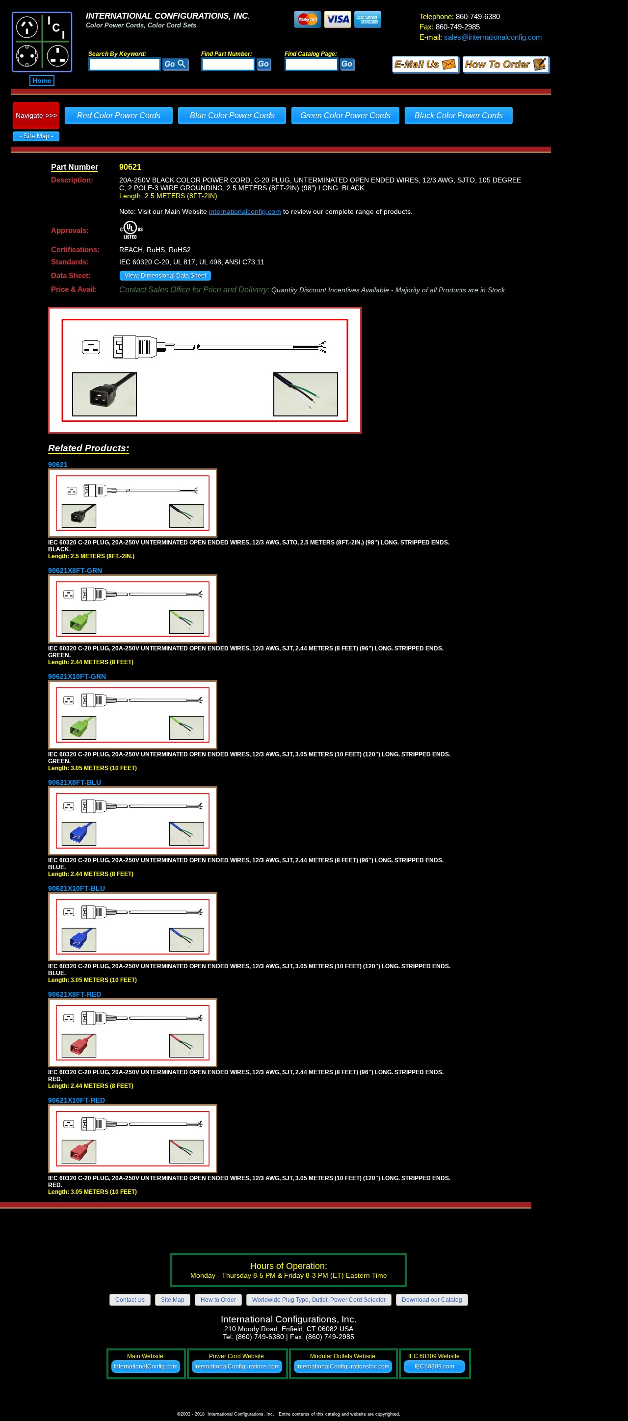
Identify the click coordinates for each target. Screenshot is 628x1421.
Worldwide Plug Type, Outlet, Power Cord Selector (319, 1299)
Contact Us (130, 1299)
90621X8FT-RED (74, 994)
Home (42, 80)
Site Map (172, 1299)
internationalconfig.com (245, 211)
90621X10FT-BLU (76, 888)
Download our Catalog (432, 1299)
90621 (58, 464)
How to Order (218, 1299)
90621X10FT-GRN (77, 676)
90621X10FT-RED (76, 1100)
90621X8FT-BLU (74, 782)
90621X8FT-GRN (75, 570)
